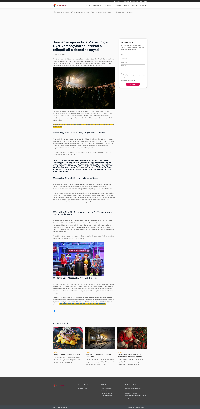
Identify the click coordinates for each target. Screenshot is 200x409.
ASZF (143, 407)
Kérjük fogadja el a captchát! (128, 80)
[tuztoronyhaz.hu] (60, 5)
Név (121, 53)
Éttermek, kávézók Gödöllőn (133, 388)
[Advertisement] (100, 25)
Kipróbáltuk (107, 5)
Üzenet (122, 65)
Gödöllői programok (106, 388)
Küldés (133, 84)
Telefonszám (123, 57)
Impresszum (136, 407)
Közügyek (127, 398)
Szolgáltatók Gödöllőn (131, 393)
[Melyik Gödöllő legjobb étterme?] (68, 338)
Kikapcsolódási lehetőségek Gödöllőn (135, 395)
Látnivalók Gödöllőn (130, 391)
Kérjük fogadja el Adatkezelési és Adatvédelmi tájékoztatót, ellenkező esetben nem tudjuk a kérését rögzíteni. (133, 75)
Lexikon (134, 5)
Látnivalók (117, 5)
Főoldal (56, 12)
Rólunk (88, 5)
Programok (97, 5)
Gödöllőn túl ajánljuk (106, 395)
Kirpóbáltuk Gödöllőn (107, 393)
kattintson (84, 388)
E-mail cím (123, 61)
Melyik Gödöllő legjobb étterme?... (67, 354)
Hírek (62, 12)
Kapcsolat (143, 5)
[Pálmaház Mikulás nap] (132, 338)
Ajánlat (126, 5)
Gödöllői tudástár (106, 398)
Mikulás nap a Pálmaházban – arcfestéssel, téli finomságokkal (130, 355)
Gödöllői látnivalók (106, 391)
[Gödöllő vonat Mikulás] (100, 338)
